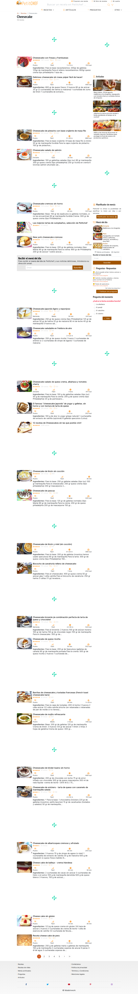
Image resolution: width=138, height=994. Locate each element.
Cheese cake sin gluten (44, 916)
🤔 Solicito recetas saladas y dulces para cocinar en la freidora (106, 279)
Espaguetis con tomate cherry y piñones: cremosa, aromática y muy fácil (111, 238)
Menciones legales (78, 974)
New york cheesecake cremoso (48, 237)
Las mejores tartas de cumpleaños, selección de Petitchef (60, 223)
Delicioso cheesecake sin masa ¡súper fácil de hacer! (57, 77)
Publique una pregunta (108, 291)
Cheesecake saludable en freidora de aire (52, 328)
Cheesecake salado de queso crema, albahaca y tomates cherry (60, 383)
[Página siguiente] (64, 956)
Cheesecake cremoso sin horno (48, 203)
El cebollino (100, 310)
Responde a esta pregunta (100, 275)
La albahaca (100, 304)
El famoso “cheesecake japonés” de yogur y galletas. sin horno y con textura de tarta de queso (59, 404)
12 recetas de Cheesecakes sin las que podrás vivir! (57, 423)
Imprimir (116, 252)
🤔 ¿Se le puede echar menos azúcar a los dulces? (107, 273)
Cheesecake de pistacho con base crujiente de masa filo (59, 131)
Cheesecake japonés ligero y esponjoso (51, 309)
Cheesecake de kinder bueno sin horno (51, 768)
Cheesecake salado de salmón (47, 150)
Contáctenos (76, 964)
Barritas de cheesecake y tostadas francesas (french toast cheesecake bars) (60, 693)
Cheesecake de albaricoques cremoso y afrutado (56, 843)
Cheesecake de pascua (44, 491)
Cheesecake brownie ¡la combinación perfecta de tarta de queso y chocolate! (60, 618)
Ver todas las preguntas (112, 288)
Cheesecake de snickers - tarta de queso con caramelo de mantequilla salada (60, 788)
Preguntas (95, 10)
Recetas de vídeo (24, 967)
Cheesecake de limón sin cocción (48, 471)
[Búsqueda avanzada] (112, 5)
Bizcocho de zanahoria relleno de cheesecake (54, 564)
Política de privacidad (79, 967)
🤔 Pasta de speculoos (101, 284)
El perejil (99, 307)
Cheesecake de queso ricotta (46, 639)
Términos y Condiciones (80, 971)
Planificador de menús (106, 217)
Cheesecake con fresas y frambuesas (50, 58)
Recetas (47, 10)
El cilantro (99, 313)
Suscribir (78, 267)
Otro (117, 10)
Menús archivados (103, 252)
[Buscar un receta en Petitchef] (109, 4)
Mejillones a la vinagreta (111, 228)
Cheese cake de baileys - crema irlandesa (52, 862)
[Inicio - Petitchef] (18, 13)
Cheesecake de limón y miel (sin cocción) (52, 544)
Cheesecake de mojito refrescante (49, 714)
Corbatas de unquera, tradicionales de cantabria (110, 247)
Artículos (70, 10)
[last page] (69, 956)
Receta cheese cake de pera (46, 935)
